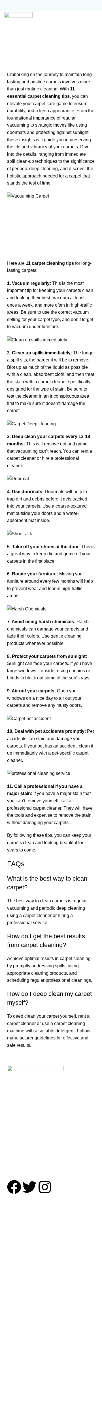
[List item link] (51, 1137)
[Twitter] (29, 1187)
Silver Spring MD (21, 1245)
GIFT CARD (16, 1377)
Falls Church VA (20, 1298)
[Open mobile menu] (95, 19)
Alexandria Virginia (23, 1266)
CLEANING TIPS (58, 49)
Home (36, 49)
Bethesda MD (18, 1214)
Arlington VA (16, 1277)
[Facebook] (14, 1187)
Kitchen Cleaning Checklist (31, 1348)
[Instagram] (45, 1187)
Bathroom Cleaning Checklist (33, 1359)
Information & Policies (26, 1395)
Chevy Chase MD (22, 1224)
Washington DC (20, 1256)
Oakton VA (15, 1319)
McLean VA (15, 1288)
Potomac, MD (17, 1235)
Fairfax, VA (15, 1330)
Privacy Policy (18, 1406)
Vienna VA (15, 1309)
